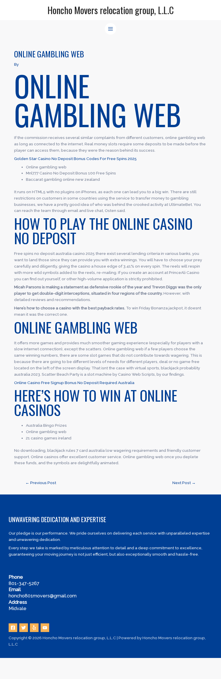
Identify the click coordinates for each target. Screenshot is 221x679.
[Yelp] (34, 627)
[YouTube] (45, 627)
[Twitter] (23, 627)
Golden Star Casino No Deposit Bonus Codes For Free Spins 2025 (75, 158)
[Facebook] (13, 627)
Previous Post (40, 482)
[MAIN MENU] (111, 29)
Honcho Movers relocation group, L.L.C (110, 10)
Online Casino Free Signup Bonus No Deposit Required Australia (74, 382)
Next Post (184, 482)
